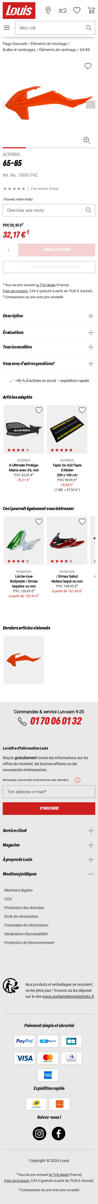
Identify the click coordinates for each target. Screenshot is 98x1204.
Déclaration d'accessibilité (26, 934)
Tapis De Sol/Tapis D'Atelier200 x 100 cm (67, 470)
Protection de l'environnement (29, 942)
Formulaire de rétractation (26, 925)
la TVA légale (46, 285)
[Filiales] (48, 10)
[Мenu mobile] (7, 27)
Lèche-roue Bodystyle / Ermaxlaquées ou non (24, 581)
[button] (88, 28)
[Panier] (91, 10)
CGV (8, 899)
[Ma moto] (63, 10)
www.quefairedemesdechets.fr (68, 996)
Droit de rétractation (21, 916)
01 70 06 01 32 (55, 721)
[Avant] (90, 105)
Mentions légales (18, 890)
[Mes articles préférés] (77, 10)
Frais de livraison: (16, 291)
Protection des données (24, 908)
